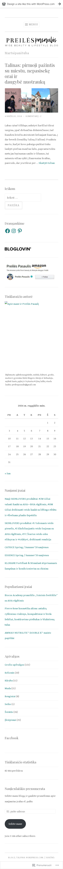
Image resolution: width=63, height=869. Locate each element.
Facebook (11, 738)
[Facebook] (7, 231)
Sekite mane (15, 823)
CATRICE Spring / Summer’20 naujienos (27, 547)
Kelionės (9, 672)
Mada (8, 688)
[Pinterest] (20, 231)
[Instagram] (13, 231)
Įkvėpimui (10, 720)
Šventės (9, 712)
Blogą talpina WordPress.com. (26, 857)
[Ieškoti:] (23, 197)
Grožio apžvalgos (14, 664)
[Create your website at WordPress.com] (31, 4)
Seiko (8, 704)
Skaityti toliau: (47, 163)
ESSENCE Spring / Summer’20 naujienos (27, 555)
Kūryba (9, 680)
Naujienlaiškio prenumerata (25, 789)
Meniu (33, 24)
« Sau (7, 473)
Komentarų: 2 (33, 116)
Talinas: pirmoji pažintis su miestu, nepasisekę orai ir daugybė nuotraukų (30, 73)
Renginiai (10, 696)
